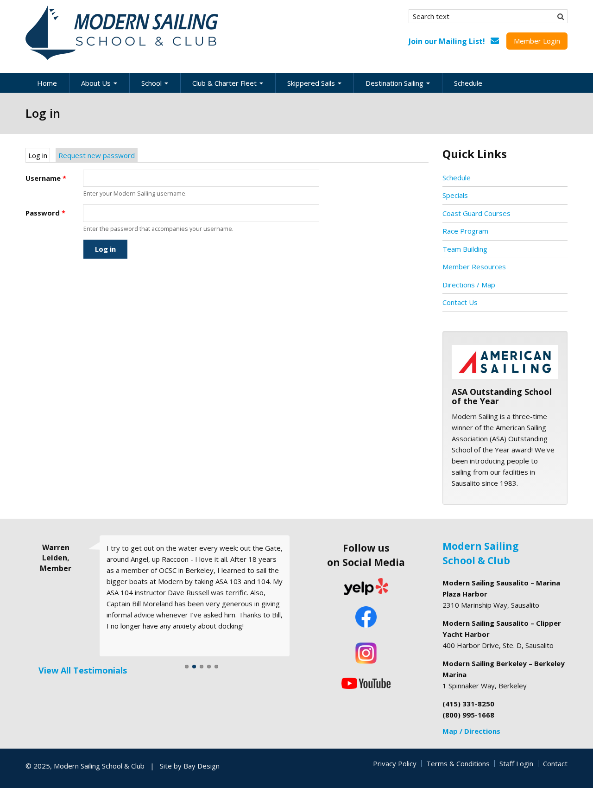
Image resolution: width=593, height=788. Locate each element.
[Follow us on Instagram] (366, 653)
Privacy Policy (394, 763)
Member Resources (474, 266)
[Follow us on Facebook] (366, 618)
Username (45, 178)
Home (47, 83)
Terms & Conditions (458, 763)
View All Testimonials (82, 670)
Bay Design (201, 765)
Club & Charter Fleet (225, 83)
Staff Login (516, 763)
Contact (555, 763)
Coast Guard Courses (476, 213)
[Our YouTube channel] (366, 682)
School (152, 83)
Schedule (468, 83)
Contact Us (460, 302)
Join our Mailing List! (447, 41)
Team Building (464, 249)
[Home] (122, 33)
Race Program (465, 230)
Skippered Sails (312, 83)
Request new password (96, 155)
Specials (455, 195)
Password (45, 212)
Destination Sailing (395, 83)
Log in (39, 155)
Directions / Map (468, 284)
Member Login (537, 40)
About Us (97, 83)
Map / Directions (471, 731)
